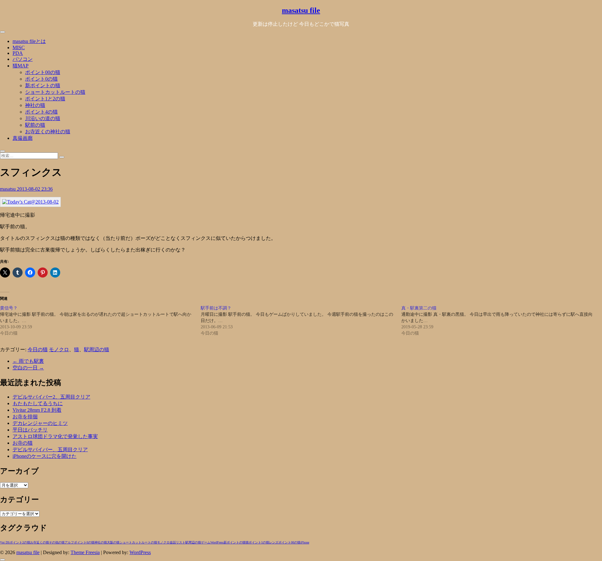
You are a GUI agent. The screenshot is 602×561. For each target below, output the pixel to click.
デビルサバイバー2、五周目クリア (51, 397)
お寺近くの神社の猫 (47, 131)
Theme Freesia (85, 552)
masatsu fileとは (29, 41)
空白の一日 (28, 367)
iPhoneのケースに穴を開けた (45, 456)
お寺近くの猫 (39, 542)
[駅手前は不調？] (301, 320)
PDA (18, 53)
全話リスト (177, 542)
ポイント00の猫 (42, 72)
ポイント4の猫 (41, 111)
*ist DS (5, 542)
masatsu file (301, 10)
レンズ (273, 542)
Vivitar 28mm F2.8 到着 (37, 410)
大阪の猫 (113, 542)
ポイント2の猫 (20, 542)
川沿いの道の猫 (42, 118)
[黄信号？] (100, 320)
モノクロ (59, 349)
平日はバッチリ (30, 429)
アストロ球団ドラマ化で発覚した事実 (55, 436)
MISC (19, 47)
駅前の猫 (35, 125)
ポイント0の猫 (41, 79)
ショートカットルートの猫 (55, 92)
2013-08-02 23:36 (35, 189)
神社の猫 (35, 105)
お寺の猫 (23, 443)
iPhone (304, 542)
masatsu (8, 189)
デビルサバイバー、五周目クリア (50, 449)
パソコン (23, 59)
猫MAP (21, 65)
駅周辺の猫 (96, 349)
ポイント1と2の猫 (45, 98)
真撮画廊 (23, 138)
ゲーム (205, 542)
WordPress (217, 542)
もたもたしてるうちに (38, 403)
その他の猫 (57, 542)
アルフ (69, 542)
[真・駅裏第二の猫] (501, 320)
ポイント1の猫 (259, 542)
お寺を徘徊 (25, 416)
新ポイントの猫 (42, 85)
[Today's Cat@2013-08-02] (30, 201)
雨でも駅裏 (28, 361)
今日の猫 (38, 349)
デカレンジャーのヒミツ (40, 423)
